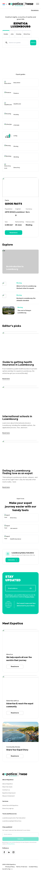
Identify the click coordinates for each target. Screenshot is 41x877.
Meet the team (7, 787)
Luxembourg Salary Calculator (23, 553)
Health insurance (15, 539)
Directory (27, 34)
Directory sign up (8, 808)
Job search (13, 528)
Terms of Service (21, 867)
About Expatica (7, 784)
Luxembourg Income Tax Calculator (14, 818)
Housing (18, 34)
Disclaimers (35, 10)
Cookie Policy (33, 867)
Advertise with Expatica (10, 805)
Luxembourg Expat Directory (11, 821)
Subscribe (21, 839)
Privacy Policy (29, 597)
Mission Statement (8, 796)
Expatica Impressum (9, 793)
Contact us (6, 790)
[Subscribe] (32, 588)
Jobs (12, 34)
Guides (6, 34)
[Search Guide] (6, 42)
